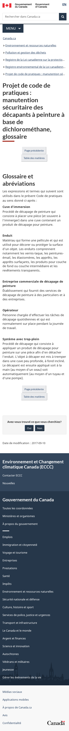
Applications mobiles (16, 699)
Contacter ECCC (12, 475)
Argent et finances (14, 638)
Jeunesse (8, 669)
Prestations (10, 568)
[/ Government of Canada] (26, 5)
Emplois (8, 537)
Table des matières (34, 157)
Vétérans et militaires (16, 662)
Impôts (7, 584)
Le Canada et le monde (17, 630)
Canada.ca (9, 38)
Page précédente (34, 150)
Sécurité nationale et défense (21, 599)
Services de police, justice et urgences (26, 615)
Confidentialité (12, 723)
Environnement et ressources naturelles (30, 45)
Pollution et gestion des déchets (25, 52)
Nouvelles (9, 483)
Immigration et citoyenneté (20, 545)
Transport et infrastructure (20, 623)
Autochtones (11, 654)
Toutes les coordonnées (18, 508)
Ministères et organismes (19, 516)
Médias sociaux (12, 692)
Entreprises (10, 560)
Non (39, 428)
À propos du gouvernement (20, 524)
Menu (14, 28)
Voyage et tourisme (15, 552)
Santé (6, 576)
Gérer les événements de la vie (22, 677)
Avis (5, 715)
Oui (29, 428)
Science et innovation (16, 646)
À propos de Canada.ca (17, 707)
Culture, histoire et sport (18, 607)
